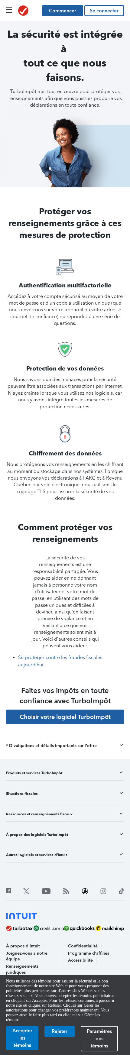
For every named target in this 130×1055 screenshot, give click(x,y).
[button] (65, 745)
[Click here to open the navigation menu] (9, 10)
